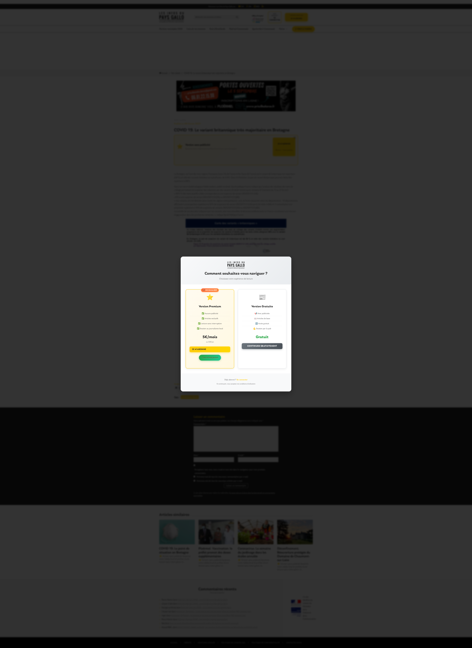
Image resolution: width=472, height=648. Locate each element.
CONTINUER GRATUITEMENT (262, 346)
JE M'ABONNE (199, 349)
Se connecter (242, 380)
